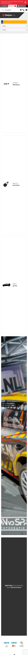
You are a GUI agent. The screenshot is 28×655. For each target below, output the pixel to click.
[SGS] (21, 643)
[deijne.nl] (10, 15)
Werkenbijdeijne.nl (6, 3)
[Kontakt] (26, 10)
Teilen (13, 6)
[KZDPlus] (14, 643)
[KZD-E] (6, 643)
